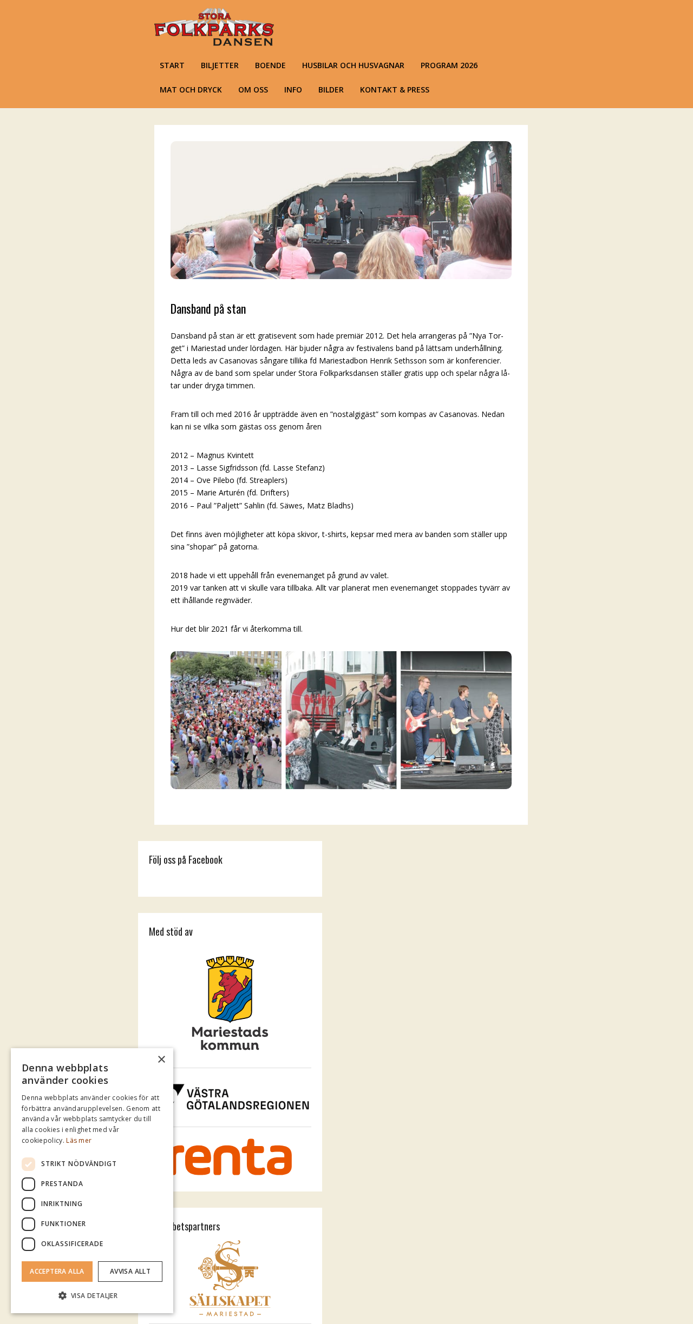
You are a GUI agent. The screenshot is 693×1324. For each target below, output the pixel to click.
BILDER (331, 89)
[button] (92, 1295)
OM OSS (253, 89)
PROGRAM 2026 (449, 65)
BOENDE (270, 65)
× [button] (161, 1060)
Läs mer (78, 1140)
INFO (293, 89)
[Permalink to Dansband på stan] (341, 276)
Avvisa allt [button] (130, 1271)
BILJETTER (220, 65)
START (172, 65)
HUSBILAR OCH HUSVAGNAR (353, 65)
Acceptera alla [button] (57, 1271)
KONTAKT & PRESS (394, 89)
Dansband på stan (208, 308)
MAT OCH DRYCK (191, 89)
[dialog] (92, 1180)
